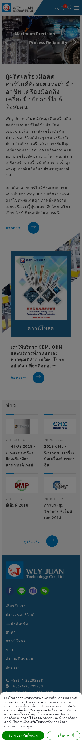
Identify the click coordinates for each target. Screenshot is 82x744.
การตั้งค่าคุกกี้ (63, 735)
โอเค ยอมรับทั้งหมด (23, 735)
